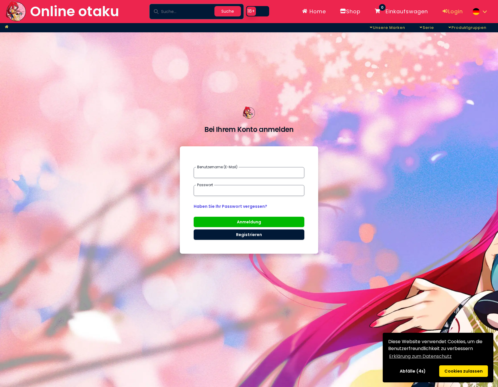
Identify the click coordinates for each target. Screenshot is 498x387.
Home (317, 11)
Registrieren (249, 235)
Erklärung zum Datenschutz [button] (420, 356)
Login (455, 11)
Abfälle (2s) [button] (412, 371)
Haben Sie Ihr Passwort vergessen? (230, 206)
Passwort (205, 185)
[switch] (257, 11)
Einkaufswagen (404, 10)
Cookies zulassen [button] (463, 371)
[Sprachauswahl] (479, 11)
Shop (353, 11)
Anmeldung (249, 222)
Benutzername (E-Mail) (217, 167)
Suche (227, 11)
